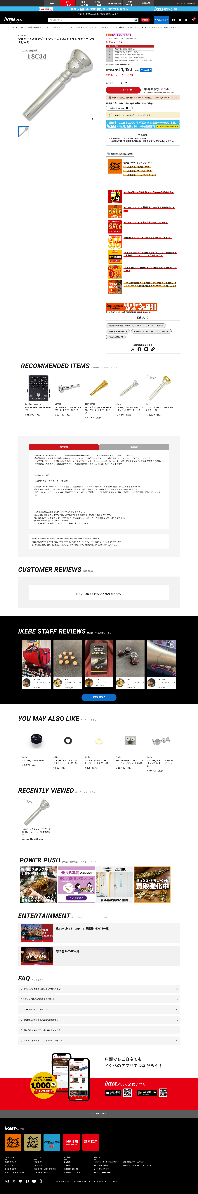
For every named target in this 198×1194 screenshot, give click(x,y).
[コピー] (153, 349)
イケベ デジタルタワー (102, 1169)
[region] (99, 819)
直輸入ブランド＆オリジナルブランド (137, 1165)
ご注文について (10, 1162)
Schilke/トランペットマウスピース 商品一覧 (152, 331)
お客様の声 (38, 1162)
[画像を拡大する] (92, 119)
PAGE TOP (100, 1114)
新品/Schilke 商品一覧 (118, 331)
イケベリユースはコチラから (56, 1034)
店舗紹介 (67, 1165)
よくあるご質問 (10, 1169)
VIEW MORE (99, 697)
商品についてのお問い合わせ (122, 154)
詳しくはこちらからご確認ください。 (146, 1024)
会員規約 (100, 1181)
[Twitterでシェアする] (133, 349)
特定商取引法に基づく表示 (83, 1181)
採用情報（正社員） (71, 1169)
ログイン (178, 3)
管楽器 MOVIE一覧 (67, 951)
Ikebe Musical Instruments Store (105, 1162)
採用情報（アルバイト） (73, 1172)
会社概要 (67, 1162)
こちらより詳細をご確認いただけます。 (63, 1044)
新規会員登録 (189, 3)
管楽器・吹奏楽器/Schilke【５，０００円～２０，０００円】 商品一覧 (136, 325)
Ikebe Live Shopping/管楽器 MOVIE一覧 (82, 928)
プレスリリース (113, 1181)
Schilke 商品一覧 (116, 337)
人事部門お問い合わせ (42, 1172)
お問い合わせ (39, 1165)
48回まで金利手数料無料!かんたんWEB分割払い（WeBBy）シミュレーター (144, 97)
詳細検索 (145, 20)
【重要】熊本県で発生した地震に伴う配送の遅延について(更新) (99, 14)
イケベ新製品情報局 (101, 1165)
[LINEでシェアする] (146, 349)
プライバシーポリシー (61, 1181)
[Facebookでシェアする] (139, 349)
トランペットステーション (119, 138)
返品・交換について (12, 1165)
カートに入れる (121, 90)
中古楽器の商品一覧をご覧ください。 (100, 1013)
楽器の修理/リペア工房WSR (133, 1162)
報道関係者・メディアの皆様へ (45, 1169)
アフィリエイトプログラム (15, 1172)
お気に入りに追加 (117, 108)
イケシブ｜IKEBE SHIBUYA (103, 1172)
